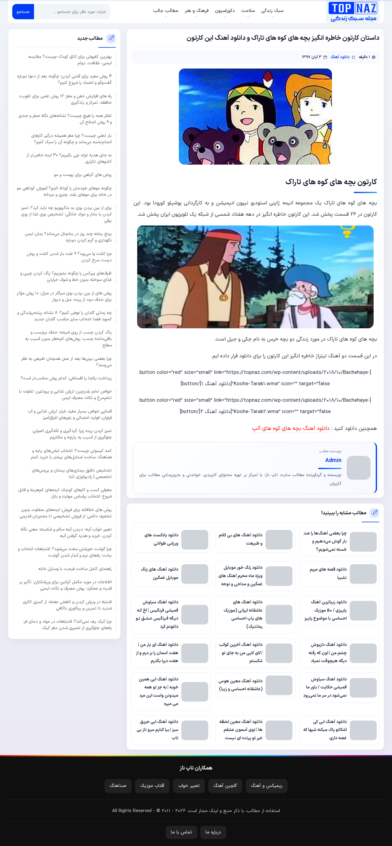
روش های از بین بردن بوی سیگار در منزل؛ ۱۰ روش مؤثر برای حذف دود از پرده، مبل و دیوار (64, 296)
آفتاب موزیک (152, 785)
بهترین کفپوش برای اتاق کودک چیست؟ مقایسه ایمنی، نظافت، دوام (70, 60)
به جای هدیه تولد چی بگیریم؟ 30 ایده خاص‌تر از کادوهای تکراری (69, 158)
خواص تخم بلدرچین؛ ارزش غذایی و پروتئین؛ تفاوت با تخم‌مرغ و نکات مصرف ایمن (65, 394)
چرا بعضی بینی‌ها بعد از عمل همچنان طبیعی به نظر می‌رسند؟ (66, 361)
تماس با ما (181, 832)
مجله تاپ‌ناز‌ (353, 12)
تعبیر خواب (189, 785)
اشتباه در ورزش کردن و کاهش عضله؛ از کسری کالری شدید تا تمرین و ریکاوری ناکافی (67, 604)
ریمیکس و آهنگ (266, 785)
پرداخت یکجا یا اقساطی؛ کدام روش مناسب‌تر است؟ (66, 378)
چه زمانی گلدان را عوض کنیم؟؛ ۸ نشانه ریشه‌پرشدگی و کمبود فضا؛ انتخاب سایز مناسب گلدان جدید (64, 315)
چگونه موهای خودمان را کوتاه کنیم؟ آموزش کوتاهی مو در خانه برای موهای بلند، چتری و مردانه (64, 191)
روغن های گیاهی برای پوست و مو (83, 175)
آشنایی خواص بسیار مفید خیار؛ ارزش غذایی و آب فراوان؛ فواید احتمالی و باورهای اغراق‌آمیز (70, 414)
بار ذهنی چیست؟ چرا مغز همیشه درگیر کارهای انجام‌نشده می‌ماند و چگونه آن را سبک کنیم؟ (71, 138)
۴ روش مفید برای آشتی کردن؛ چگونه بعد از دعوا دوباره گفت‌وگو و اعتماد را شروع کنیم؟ (64, 79)
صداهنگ (118, 785)
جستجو (23, 12)
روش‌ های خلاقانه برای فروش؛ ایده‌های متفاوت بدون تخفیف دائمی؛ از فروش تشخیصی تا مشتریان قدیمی (66, 512)
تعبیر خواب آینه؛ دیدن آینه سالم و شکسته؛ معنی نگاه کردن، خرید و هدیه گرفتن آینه (66, 532)
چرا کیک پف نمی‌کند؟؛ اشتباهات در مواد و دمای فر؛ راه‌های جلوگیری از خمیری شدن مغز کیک (67, 624)
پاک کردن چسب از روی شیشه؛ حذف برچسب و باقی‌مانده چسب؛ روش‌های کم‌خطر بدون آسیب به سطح (68, 338)
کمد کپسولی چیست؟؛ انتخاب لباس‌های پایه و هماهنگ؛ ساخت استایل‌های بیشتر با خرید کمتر (71, 453)
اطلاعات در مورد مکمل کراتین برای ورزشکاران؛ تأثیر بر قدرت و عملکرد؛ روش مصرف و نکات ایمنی (65, 585)
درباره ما (213, 832)
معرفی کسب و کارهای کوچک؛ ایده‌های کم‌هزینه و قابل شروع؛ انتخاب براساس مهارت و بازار (65, 493)
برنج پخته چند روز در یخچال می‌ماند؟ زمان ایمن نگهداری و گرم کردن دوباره (68, 237)
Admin (333, 461)
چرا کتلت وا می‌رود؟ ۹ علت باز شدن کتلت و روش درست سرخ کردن (69, 256)
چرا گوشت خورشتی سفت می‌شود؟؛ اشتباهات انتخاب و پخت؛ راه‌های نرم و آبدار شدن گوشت (65, 552)
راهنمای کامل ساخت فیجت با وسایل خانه (75, 568)
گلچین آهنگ (225, 785)
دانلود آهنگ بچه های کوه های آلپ (291, 428)
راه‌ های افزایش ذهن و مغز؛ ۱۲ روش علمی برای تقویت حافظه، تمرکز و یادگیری (65, 99)
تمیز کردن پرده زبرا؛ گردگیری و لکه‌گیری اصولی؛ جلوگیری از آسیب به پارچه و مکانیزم (72, 434)
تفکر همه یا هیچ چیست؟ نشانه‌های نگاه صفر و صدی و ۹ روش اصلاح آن (65, 119)
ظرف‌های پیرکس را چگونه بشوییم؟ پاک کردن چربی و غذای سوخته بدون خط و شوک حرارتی (66, 276)
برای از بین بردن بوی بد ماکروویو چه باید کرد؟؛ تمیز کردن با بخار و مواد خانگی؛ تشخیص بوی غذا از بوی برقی (66, 214)
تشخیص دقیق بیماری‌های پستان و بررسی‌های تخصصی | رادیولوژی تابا (72, 473)
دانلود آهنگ (340, 57)
